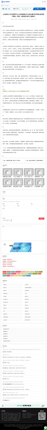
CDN (26, 293)
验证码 (4, 218)
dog (8, 275)
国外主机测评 (27, 319)
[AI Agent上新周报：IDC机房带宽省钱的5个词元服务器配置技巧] (18, 172)
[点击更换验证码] (11, 220)
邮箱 (18, 203)
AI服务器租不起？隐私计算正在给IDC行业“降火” (11, 186)
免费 (16, 275)
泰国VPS (26, 296)
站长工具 (35, 273)
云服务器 (18, 271)
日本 (12, 275)
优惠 (8, 271)
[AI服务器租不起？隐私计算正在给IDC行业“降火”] (7, 182)
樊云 (4, 275)
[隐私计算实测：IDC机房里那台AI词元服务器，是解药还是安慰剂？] (18, 182)
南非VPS (26, 305)
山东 (20, 275)
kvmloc (28, 275)
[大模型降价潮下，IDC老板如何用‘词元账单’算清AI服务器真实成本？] (39, 172)
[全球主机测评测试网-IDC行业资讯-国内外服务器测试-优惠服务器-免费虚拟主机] (5, 1)
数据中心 (14, 273)
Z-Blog (26, 428)
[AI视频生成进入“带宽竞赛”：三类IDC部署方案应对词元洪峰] (7, 172)
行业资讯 (7, 5)
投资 (40, 271)
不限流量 (4, 296)
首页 (3, 5)
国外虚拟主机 (27, 314)
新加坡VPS (27, 299)
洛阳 (18, 273)
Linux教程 (5, 319)
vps (22, 273)
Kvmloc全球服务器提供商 (25, 427)
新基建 (4, 273)
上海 (27, 271)
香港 (24, 275)
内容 (4, 208)
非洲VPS (4, 305)
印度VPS (26, 302)
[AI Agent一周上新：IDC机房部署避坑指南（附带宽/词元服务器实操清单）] (29, 172)
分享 (30, 273)
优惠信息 (4, 284)
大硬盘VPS (5, 314)
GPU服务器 (5, 299)
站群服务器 (5, 293)
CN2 (26, 273)
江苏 (9, 273)
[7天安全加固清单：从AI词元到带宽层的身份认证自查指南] (29, 182)
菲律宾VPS (27, 308)
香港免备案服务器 (28, 287)
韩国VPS (4, 287)
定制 (13, 271)
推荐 (4, 271)
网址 (32, 203)
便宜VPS (26, 311)
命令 (39, 273)
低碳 (37, 271)
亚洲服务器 (27, 290)
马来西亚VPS (5, 302)
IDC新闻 (32, 271)
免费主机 (4, 290)
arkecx (23, 271)
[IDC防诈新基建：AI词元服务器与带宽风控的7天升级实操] (39, 182)
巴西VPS (4, 308)
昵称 (4, 203)
